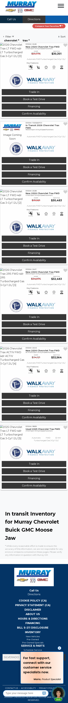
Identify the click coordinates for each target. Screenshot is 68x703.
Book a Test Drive (34, 99)
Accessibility (29, 688)
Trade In (34, 91)
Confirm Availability (34, 113)
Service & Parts (33, 645)
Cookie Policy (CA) (33, 600)
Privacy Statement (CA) (32, 605)
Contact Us (12, 688)
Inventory (33, 632)
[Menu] (60, 6)
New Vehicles (33, 636)
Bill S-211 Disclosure (32, 627)
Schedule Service (33, 650)
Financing (34, 106)
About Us (33, 614)
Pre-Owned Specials (32, 642)
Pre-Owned (33, 639)
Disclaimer (33, 609)
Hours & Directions (33, 618)
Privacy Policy (47, 688)
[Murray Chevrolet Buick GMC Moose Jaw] (21, 7)
